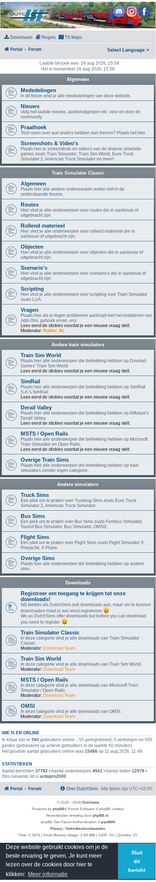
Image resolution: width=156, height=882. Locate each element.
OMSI (28, 706)
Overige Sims (38, 558)
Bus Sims (33, 516)
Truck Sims (35, 495)
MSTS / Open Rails (44, 434)
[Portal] (77, 15)
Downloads (78, 582)
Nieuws (30, 106)
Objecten (32, 247)
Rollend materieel (43, 226)
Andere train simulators (77, 344)
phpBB (58, 809)
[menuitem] (18, 37)
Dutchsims (90, 802)
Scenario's (34, 268)
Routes (30, 205)
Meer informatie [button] (48, 874)
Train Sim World (41, 355)
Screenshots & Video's (49, 143)
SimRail (30, 381)
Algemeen (78, 79)
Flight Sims (35, 537)
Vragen (29, 310)
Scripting (32, 289)
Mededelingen (38, 90)
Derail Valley (36, 408)
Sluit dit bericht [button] (137, 861)
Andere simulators (77, 484)
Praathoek (33, 127)
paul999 (108, 822)
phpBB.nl (100, 815)
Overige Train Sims (45, 460)
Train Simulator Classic (78, 173)
